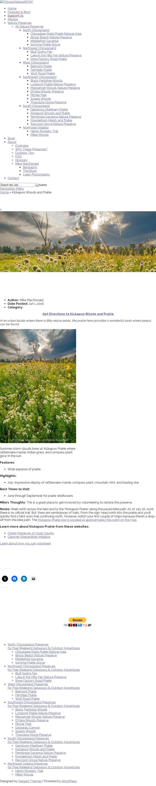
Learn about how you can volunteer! (25, 543)
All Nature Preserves (29, 26)
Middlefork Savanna (44, 41)
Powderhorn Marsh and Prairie (51, 120)
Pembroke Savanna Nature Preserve (55, 117)
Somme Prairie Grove (45, 44)
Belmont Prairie (41, 66)
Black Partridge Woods (46, 80)
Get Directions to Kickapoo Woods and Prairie (78, 314)
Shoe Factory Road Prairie (48, 59)
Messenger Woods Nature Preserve (55, 88)
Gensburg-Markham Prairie (49, 109)
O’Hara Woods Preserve (47, 91)
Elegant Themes (30, 781)
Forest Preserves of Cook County (31, 533)
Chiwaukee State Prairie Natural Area (55, 34)
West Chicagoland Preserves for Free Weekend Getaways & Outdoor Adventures (44, 686)
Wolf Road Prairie (42, 73)
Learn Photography (36, 174)
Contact (13, 178)
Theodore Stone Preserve (48, 102)
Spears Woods (40, 99)
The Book (30, 171)
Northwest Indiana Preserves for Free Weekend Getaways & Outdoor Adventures (44, 765)
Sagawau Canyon (27, 727)
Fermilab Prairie (41, 70)
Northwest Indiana (36, 127)
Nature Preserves (20, 23)
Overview (22, 145)
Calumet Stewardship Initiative (29, 537)
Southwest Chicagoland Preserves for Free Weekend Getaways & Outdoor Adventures (44, 704)
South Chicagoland (36, 106)
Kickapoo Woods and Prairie (50, 113)
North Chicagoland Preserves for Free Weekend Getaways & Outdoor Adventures (44, 646)
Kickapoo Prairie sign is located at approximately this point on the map (87, 520)
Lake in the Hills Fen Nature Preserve (55, 55)
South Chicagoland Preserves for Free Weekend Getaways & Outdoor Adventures (44, 740)
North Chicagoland (36, 30)
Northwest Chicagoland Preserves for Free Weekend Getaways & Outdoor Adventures (44, 668)
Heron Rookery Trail (44, 131)
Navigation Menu (12, 189)
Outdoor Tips (24, 153)
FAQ (18, 156)
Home (12, 8)
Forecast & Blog (19, 12)
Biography (30, 167)
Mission (13, 19)
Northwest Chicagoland (39, 48)
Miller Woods (39, 135)
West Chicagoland (36, 62)
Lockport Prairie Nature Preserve (53, 84)
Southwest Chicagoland (40, 77)
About (12, 142)
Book (11, 138)
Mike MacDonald (27, 163)
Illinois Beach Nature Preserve (51, 37)
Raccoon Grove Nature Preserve (53, 124)
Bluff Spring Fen (41, 52)
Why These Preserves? (31, 149)
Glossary (21, 160)
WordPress (69, 781)
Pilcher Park (38, 95)
